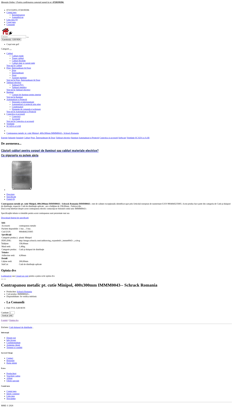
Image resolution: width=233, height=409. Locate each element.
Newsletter (11, 398)
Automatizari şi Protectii (16, 99)
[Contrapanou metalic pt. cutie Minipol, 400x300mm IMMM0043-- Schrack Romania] (21, 190)
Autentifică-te (17, 17)
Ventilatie (10, 124)
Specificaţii (11, 197)
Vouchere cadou (13, 376)
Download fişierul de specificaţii (15, 218)
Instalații (19, 138)
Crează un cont (22, 276)
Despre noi (11, 338)
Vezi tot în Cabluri (14, 65)
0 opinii (4, 320)
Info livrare (11, 340)
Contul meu (11, 391)
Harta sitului (11, 363)
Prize (14, 70)
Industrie (12, 138)
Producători (11, 373)
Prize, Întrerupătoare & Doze (18, 68)
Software (122, 138)
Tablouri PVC (18, 85)
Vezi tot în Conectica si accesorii (20, 121)
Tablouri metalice (19, 87)
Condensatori (17, 107)
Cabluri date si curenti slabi (23, 63)
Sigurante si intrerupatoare (23, 102)
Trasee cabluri (18, 58)
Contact (9, 358)
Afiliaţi (9, 378)
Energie (4, 138)
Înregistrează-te (18, 15)
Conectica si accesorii (15, 114)
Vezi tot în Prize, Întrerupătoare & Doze (23, 80)
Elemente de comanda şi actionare (26, 109)
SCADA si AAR (13, 126)
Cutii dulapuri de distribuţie (20, 327)
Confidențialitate (13, 343)
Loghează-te (6, 276)
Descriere (10, 194)
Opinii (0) (10, 199)
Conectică (16, 116)
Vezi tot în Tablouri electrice (18, 90)
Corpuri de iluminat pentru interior (26, 94)
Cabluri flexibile (19, 61)
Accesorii (16, 119)
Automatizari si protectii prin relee (26, 104)
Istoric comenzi (12, 394)
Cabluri (9, 53)
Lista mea (10, 396)
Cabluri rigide (18, 56)
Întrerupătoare (18, 73)
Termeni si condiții (14, 347)
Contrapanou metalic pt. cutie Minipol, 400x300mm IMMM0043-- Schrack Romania (42, 133)
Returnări (10, 360)
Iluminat (9, 92)
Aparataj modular (19, 78)
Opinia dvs (13, 320)
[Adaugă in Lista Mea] (2, 279)
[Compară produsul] (5, 279)
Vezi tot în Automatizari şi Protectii (21, 111)
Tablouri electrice (13, 82)
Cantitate (5, 312)
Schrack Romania (24, 291)
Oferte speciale (12, 381)
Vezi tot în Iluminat (14, 97)
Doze (14, 75)
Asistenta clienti (13, 345)
